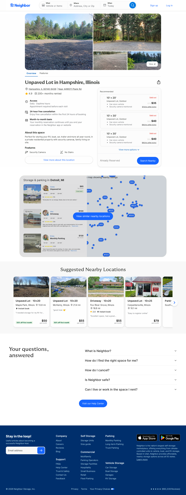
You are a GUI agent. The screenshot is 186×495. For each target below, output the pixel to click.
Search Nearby (147, 160)
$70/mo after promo (149, 107)
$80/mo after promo (149, 125)
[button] (53, 5)
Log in (169, 5)
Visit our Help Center (93, 403)
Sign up (154, 5)
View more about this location (58, 160)
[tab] (31, 73)
